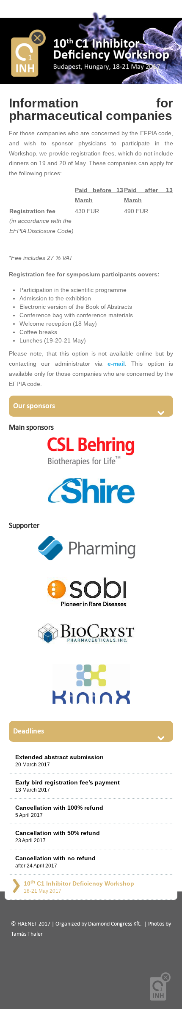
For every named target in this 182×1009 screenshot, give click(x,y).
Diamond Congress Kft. (115, 923)
